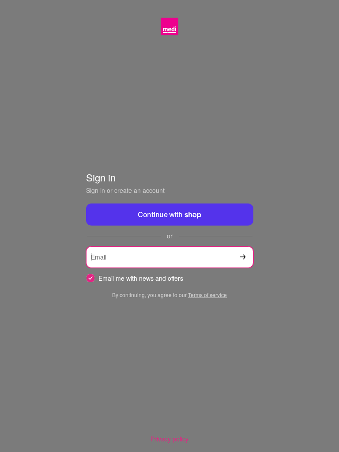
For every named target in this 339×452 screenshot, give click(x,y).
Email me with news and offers (140, 278)
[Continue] (242, 257)
